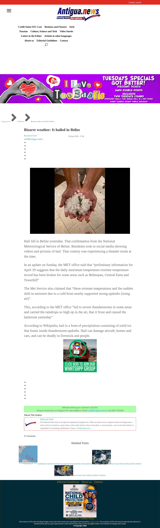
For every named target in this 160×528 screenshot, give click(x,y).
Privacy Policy (72, 518)
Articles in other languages (58, 36)
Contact (64, 40)
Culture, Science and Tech (43, 31)
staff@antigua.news (33, 139)
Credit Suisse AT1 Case (30, 27)
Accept (110, 524)
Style (71, 27)
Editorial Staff (31, 136)
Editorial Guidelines (47, 40)
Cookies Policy (87, 518)
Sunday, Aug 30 (134, 2)
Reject (123, 524)
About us (29, 40)
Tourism (23, 31)
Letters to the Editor (31, 36)
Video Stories (66, 31)
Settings (138, 524)
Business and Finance (56, 27)
